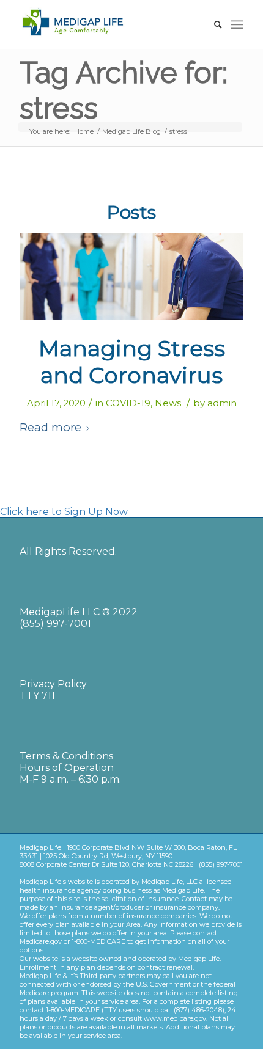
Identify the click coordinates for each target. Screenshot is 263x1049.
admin (222, 403)
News (168, 403)
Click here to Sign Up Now (64, 511)
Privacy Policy (53, 684)
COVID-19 (128, 403)
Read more (50, 427)
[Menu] (237, 24)
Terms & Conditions (66, 756)
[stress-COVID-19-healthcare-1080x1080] (131, 276)
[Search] (212, 24)
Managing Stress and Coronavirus (132, 361)
